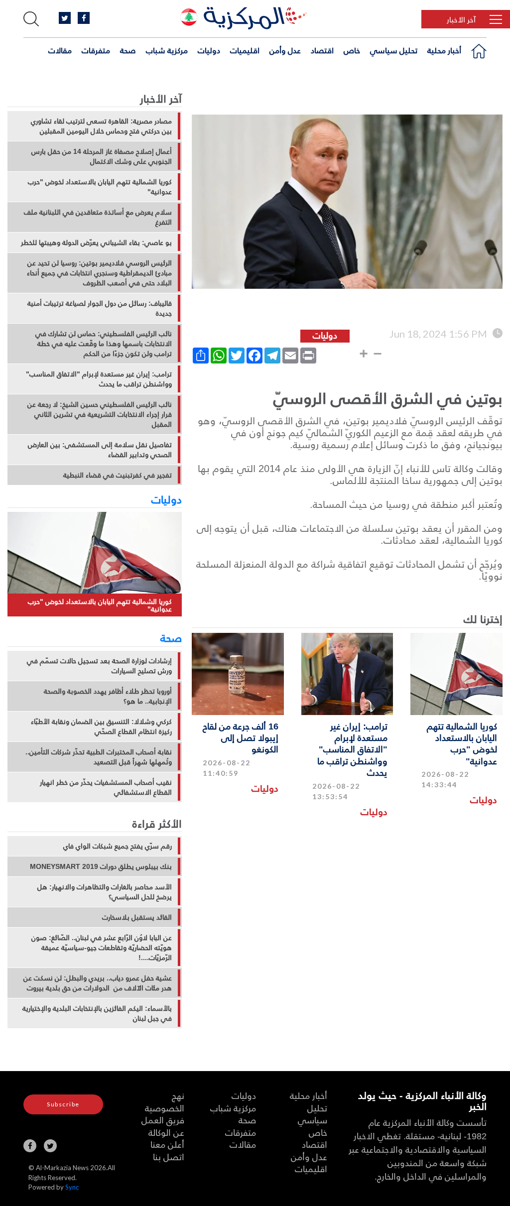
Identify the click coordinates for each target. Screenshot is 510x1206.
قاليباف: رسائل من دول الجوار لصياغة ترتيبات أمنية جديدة (99, 308)
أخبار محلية (444, 50)
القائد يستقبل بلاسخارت (137, 917)
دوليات (209, 50)
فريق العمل (162, 1119)
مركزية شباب (167, 50)
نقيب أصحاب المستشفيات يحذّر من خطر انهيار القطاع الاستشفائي (106, 787)
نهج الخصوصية (164, 1101)
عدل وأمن (285, 50)
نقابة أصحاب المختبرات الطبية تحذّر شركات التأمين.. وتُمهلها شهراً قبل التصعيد (98, 757)
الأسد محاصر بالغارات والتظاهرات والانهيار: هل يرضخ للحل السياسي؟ (104, 892)
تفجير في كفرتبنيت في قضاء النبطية (117, 475)
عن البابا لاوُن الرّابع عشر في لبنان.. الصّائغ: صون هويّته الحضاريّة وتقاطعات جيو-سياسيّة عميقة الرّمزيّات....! (101, 948)
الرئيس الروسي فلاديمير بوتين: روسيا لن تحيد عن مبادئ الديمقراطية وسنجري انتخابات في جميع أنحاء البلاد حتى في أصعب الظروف (99, 273)
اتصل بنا (168, 1156)
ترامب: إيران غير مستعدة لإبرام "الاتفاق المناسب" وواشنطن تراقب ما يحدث (352, 749)
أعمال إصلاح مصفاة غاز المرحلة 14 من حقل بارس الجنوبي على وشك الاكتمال (101, 156)
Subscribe (63, 1104)
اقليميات (244, 50)
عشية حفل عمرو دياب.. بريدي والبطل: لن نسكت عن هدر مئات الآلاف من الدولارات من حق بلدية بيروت (97, 983)
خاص (352, 50)
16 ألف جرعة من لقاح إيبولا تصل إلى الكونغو (240, 737)
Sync (72, 1187)
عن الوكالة (166, 1132)
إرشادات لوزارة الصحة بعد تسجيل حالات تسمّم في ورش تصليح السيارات (99, 666)
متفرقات (96, 50)
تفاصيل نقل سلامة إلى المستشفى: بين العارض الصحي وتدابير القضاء (100, 450)
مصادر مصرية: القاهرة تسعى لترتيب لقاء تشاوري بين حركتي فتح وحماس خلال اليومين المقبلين (101, 126)
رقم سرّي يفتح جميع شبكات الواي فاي (117, 846)
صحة (128, 50)
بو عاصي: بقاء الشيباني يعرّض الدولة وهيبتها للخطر (96, 242)
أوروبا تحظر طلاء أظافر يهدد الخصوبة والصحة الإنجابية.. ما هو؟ (108, 696)
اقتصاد (322, 50)
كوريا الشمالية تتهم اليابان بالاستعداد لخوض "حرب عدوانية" (462, 743)
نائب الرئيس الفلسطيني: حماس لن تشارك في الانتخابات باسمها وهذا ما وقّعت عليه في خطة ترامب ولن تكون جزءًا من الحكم (103, 344)
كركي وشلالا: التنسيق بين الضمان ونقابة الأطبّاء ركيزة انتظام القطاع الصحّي (101, 726)
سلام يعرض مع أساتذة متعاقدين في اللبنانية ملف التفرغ (98, 217)
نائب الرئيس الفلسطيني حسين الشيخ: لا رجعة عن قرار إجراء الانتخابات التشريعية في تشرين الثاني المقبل (99, 414)
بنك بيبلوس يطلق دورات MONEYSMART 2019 (101, 866)
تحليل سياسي (393, 50)
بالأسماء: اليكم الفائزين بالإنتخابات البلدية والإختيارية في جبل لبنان (97, 1013)
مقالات (60, 50)
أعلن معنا (167, 1144)
